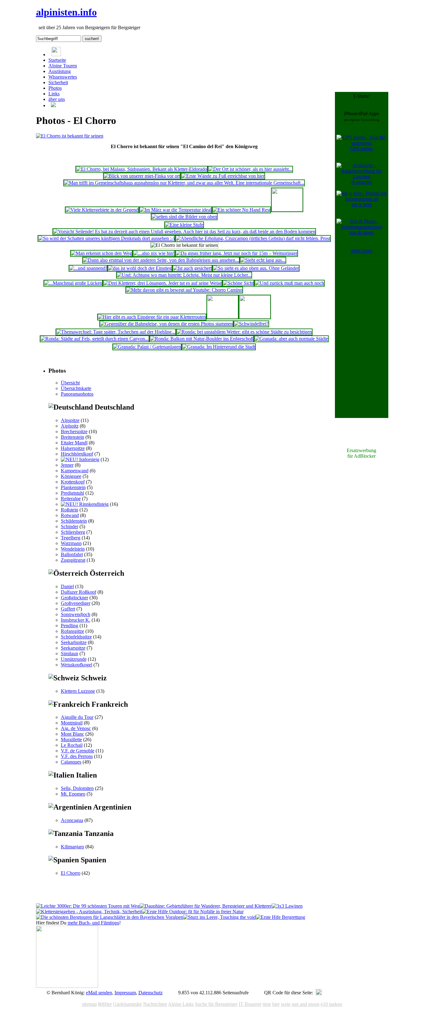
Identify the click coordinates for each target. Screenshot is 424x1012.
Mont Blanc (72, 734)
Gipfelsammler (127, 1004)
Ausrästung (59, 71)
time (267, 1004)
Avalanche (361, 182)
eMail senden (99, 992)
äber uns (56, 99)
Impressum (125, 992)
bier (276, 1004)
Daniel (67, 586)
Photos (55, 88)
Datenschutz (150, 992)
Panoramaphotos (77, 394)
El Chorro (70, 873)
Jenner (67, 465)
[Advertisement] (361, 353)
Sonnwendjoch (75, 614)
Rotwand (70, 515)
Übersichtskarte (76, 388)
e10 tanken (331, 1004)
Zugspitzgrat (73, 560)
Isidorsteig (88, 459)
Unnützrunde (74, 659)
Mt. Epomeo (73, 793)
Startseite (57, 60)
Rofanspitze (72, 631)
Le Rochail (72, 745)
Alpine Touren (62, 65)
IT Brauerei (250, 1004)
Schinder (69, 526)
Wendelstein (73, 548)
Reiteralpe (71, 498)
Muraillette (71, 739)
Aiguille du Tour (77, 717)
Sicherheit (58, 82)
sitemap (89, 1004)
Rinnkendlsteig (93, 504)
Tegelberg (70, 537)
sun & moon (362, 232)
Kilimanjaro (72, 846)
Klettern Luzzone (78, 691)
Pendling (69, 625)
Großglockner (74, 597)
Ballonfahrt (72, 554)
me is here (362, 204)
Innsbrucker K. (75, 620)
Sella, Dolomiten (77, 788)
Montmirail (72, 722)
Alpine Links (181, 1004)
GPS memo (361, 148)
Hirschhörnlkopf (77, 453)
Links (54, 93)
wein (286, 1004)
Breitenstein (72, 437)
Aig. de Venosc (76, 728)
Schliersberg (73, 532)
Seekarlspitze (74, 642)
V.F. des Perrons (77, 756)
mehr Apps (361, 250)
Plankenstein (73, 487)
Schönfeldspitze (76, 636)
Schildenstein (74, 521)
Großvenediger (75, 603)
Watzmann (71, 543)
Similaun (69, 653)
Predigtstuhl (72, 493)
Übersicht (70, 382)
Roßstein (69, 509)
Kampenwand (74, 470)
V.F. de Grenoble (77, 750)
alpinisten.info (66, 12)
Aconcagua (72, 820)
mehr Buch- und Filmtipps (93, 922)
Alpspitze (70, 420)
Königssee (71, 476)
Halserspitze (73, 448)
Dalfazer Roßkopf (78, 592)
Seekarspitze (73, 648)
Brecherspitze (74, 431)
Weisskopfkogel (76, 664)
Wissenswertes (62, 76)
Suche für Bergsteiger (216, 1004)
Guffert (68, 608)
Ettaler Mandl (74, 442)
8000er (105, 1004)
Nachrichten (155, 1004)
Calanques (71, 762)
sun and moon (305, 1004)
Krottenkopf (73, 481)
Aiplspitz (70, 426)
